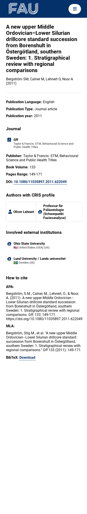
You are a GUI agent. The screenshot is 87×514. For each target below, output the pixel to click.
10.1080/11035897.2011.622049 (40, 182)
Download (27, 357)
